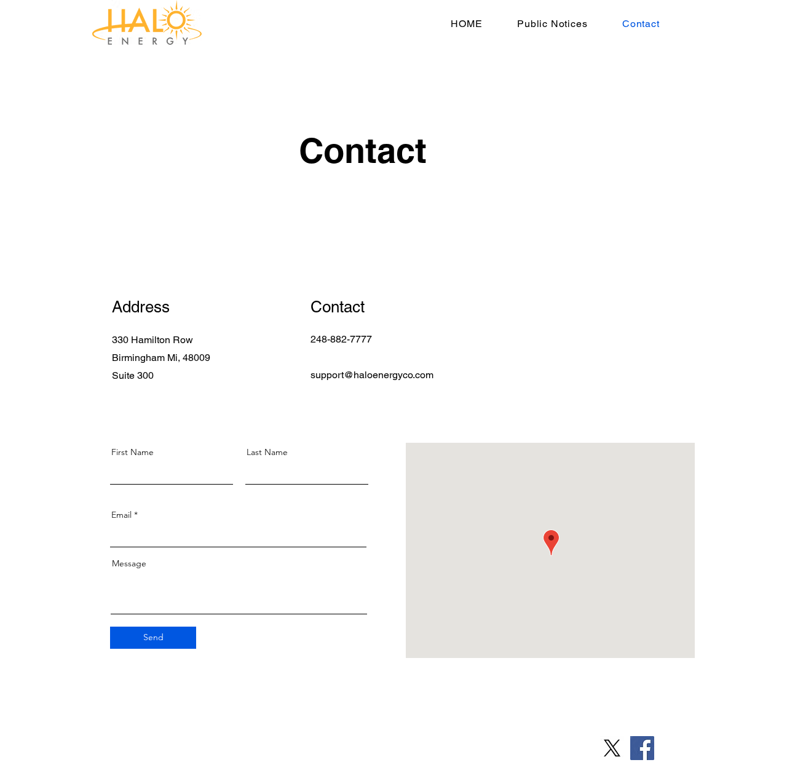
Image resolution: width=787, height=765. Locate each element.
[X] (612, 748)
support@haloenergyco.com (371, 375)
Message (129, 563)
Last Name (267, 452)
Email (121, 514)
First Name (132, 452)
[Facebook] (642, 748)
